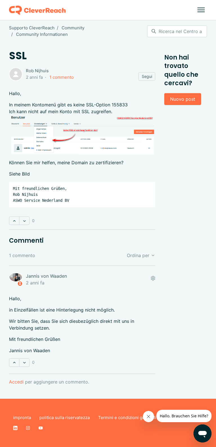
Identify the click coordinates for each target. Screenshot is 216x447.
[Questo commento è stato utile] (14, 362)
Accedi (16, 382)
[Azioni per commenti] (153, 278)
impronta (22, 417)
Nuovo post (182, 99)
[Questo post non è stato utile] (24, 220)
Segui (147, 76)
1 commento (62, 77)
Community (73, 27)
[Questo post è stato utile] (14, 220)
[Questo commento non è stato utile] (24, 362)
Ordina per (139, 255)
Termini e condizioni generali (127, 417)
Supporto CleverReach (32, 27)
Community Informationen (42, 34)
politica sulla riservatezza (64, 417)
